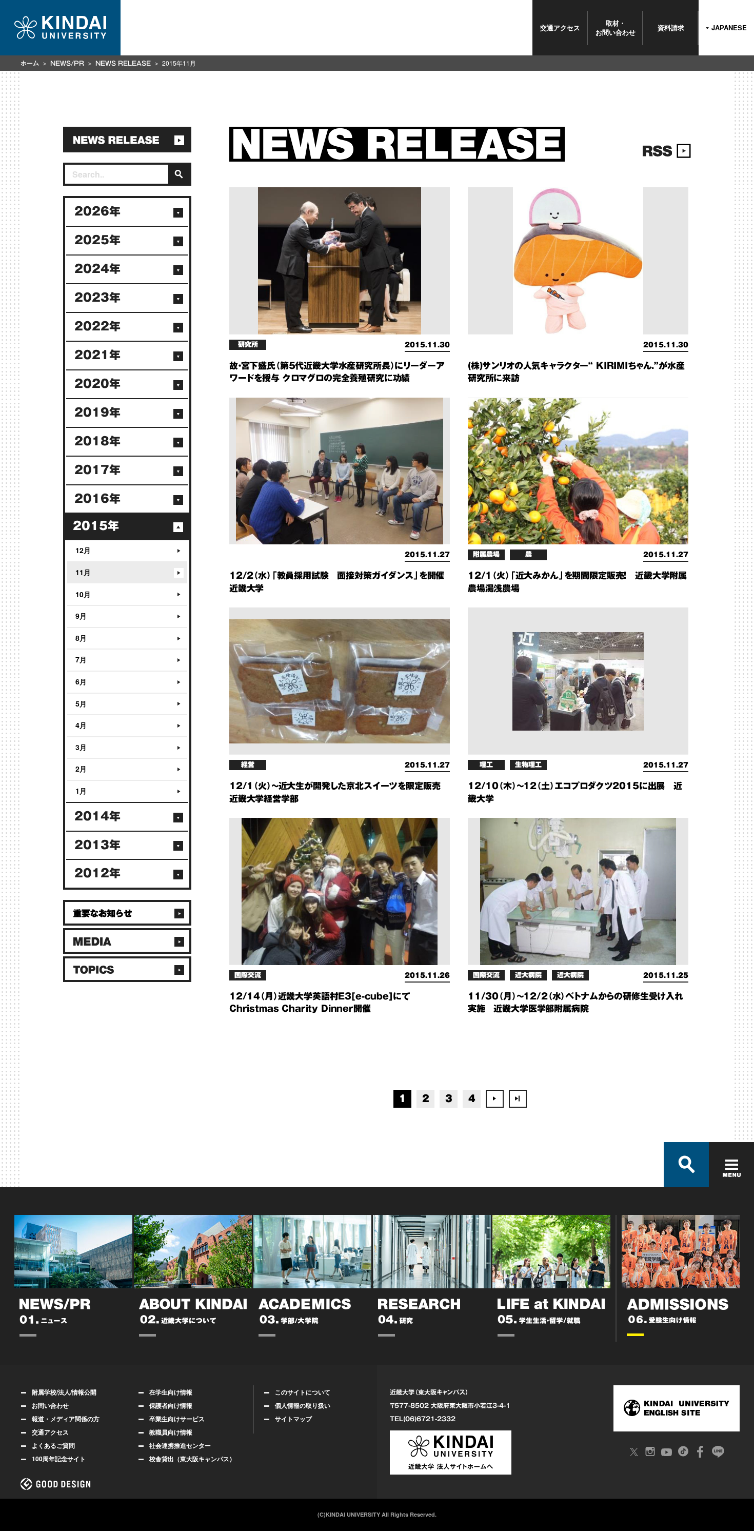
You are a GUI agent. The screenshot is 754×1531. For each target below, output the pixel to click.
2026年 (97, 211)
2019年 (97, 412)
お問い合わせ (50, 1405)
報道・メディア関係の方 (66, 1418)
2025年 (97, 240)
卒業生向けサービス (177, 1418)
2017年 (97, 470)
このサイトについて (302, 1392)
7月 (81, 659)
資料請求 (671, 27)
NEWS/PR (67, 63)
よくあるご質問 (53, 1445)
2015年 (96, 526)
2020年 (97, 383)
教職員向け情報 (170, 1432)
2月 (81, 768)
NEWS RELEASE (123, 63)
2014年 (97, 816)
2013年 (97, 845)
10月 (83, 594)
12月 (83, 550)
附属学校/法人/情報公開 (64, 1392)
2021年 (97, 355)
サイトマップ (293, 1418)
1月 (81, 791)
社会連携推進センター (180, 1445)
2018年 (97, 441)
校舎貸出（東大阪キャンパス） (192, 1458)
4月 (81, 725)
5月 (81, 703)
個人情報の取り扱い (302, 1405)
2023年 (97, 297)
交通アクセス (560, 27)
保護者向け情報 (170, 1405)
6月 (81, 681)
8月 (81, 638)
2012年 (97, 873)
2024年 (97, 268)
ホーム (30, 63)
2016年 (97, 498)
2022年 (97, 326)
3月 (81, 747)
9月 (81, 616)
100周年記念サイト (59, 1458)
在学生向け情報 (170, 1392)
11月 (83, 572)
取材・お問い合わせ (616, 27)
